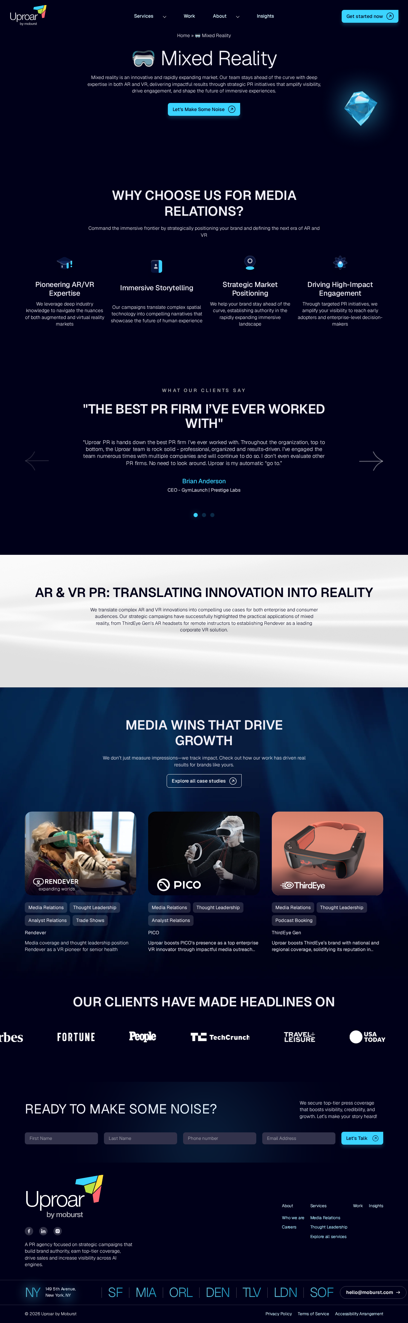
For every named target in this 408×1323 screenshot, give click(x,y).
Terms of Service (313, 1313)
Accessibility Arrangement (359, 1313)
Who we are (293, 1217)
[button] (371, 460)
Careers (289, 1227)
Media (275, 195)
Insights (265, 15)
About (219, 15)
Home (183, 35)
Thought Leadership (328, 1227)
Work (189, 15)
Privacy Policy (279, 1313)
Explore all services (328, 1236)
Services (143, 15)
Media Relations (325, 1217)
